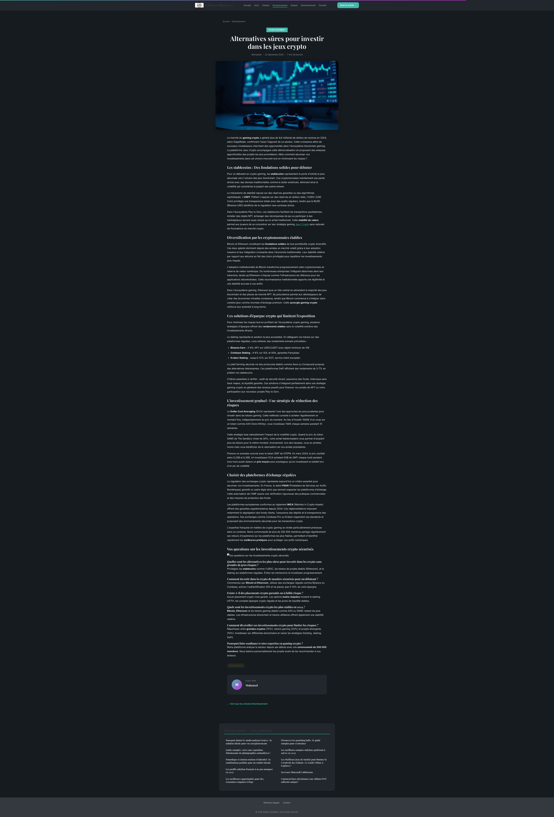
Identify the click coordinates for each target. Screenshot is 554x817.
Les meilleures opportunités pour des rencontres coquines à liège (245, 780)
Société (322, 5)
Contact (286, 802)
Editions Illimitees (219, 5)
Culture (265, 5)
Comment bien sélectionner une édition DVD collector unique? (303, 780)
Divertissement (280, 5)
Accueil (247, 5)
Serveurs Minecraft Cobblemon (297, 772)
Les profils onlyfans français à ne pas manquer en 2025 (249, 771)
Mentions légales (271, 802)
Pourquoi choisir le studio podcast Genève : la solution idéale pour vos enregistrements (249, 742)
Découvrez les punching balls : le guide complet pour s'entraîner (300, 742)
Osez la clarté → (348, 5)
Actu (256, 5)
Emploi (294, 5)
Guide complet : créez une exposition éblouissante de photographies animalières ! (248, 751)
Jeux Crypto (302, 224)
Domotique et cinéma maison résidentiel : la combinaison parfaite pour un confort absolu (248, 761)
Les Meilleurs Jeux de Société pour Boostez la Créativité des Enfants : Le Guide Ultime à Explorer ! (304, 762)
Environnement (308, 5)
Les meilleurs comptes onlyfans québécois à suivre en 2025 (303, 751)
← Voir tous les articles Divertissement (247, 703)
